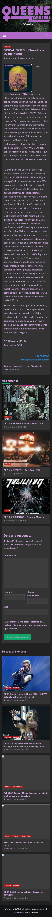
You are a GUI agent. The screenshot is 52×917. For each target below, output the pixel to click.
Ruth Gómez (9, 700)
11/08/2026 (20, 750)
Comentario (10, 555)
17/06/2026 (20, 849)
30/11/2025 (22, 427)
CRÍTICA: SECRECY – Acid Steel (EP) (22, 470)
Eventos (16, 688)
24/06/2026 (20, 799)
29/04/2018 (24, 58)
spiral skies (14, 369)
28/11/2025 (20, 474)
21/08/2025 (22, 520)
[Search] (47, 35)
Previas (15, 836)
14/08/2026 (20, 700)
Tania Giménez (11, 58)
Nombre (8, 592)
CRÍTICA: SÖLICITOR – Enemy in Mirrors (24, 517)
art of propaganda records (19, 366)
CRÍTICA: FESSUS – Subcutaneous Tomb (24, 423)
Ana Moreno (9, 474)
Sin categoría (17, 787)
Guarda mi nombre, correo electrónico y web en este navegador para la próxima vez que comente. (25, 625)
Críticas (7, 47)
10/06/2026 (20, 898)
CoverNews (18, 912)
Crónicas (8, 688)
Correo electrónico (33, 594)
